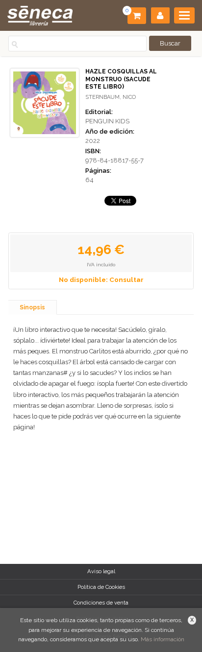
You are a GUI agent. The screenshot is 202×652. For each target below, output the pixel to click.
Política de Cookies (101, 586)
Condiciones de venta (101, 602)
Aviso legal (101, 571)
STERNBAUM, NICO (110, 97)
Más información (162, 639)
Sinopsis (32, 307)
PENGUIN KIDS (107, 121)
